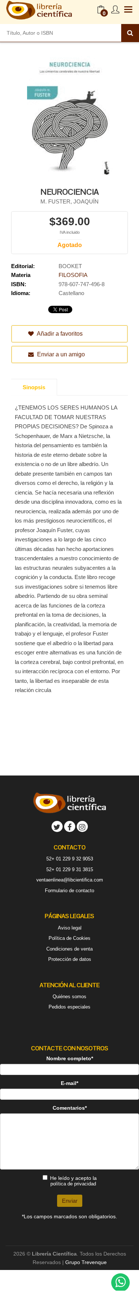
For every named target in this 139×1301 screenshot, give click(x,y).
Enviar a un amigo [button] (60, 354)
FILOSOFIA (73, 275)
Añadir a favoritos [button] (59, 334)
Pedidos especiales (69, 1007)
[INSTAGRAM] (82, 826)
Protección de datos (69, 959)
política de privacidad (73, 1184)
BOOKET (70, 266)
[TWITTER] (57, 826)
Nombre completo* (69, 1058)
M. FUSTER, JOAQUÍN (69, 201)
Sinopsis (34, 387)
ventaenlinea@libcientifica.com (69, 880)
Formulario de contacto (69, 890)
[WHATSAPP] (120, 1282)
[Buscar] (130, 33)
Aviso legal (70, 928)
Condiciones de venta (69, 949)
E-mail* (69, 1083)
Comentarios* (70, 1107)
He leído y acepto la (73, 1181)
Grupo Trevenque (86, 1262)
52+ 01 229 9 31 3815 (69, 869)
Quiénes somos (69, 996)
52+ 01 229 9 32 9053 (69, 859)
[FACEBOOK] (69, 826)
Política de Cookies (69, 938)
